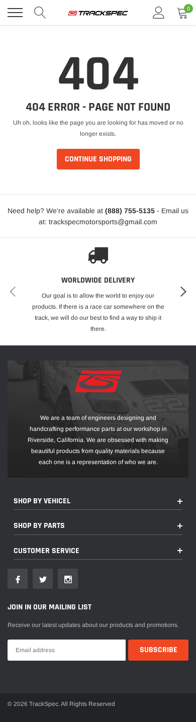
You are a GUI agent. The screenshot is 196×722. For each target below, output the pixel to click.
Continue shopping (98, 159)
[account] (159, 12)
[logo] (98, 12)
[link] (18, 579)
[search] (40, 12)
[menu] (15, 12)
